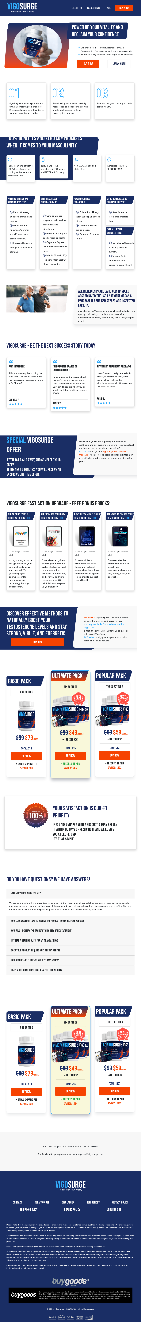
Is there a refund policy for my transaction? (34, 941)
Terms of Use (42, 1202)
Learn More (119, 64)
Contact (17, 1202)
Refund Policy (72, 1210)
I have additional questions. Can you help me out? (36, 970)
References (93, 1202)
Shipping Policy (28, 1210)
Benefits (77, 8)
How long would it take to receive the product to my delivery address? (48, 921)
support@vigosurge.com (90, 1154)
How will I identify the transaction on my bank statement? (41, 931)
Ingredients (94, 8)
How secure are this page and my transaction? (35, 960)
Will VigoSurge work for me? (26, 893)
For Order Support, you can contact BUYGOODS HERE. (70, 1146)
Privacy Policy (120, 1202)
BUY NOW (26, 756)
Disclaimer (68, 1202)
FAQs (108, 8)
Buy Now (124, 8)
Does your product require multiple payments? (35, 950)
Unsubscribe (114, 1210)
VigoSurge (71, 1308)
